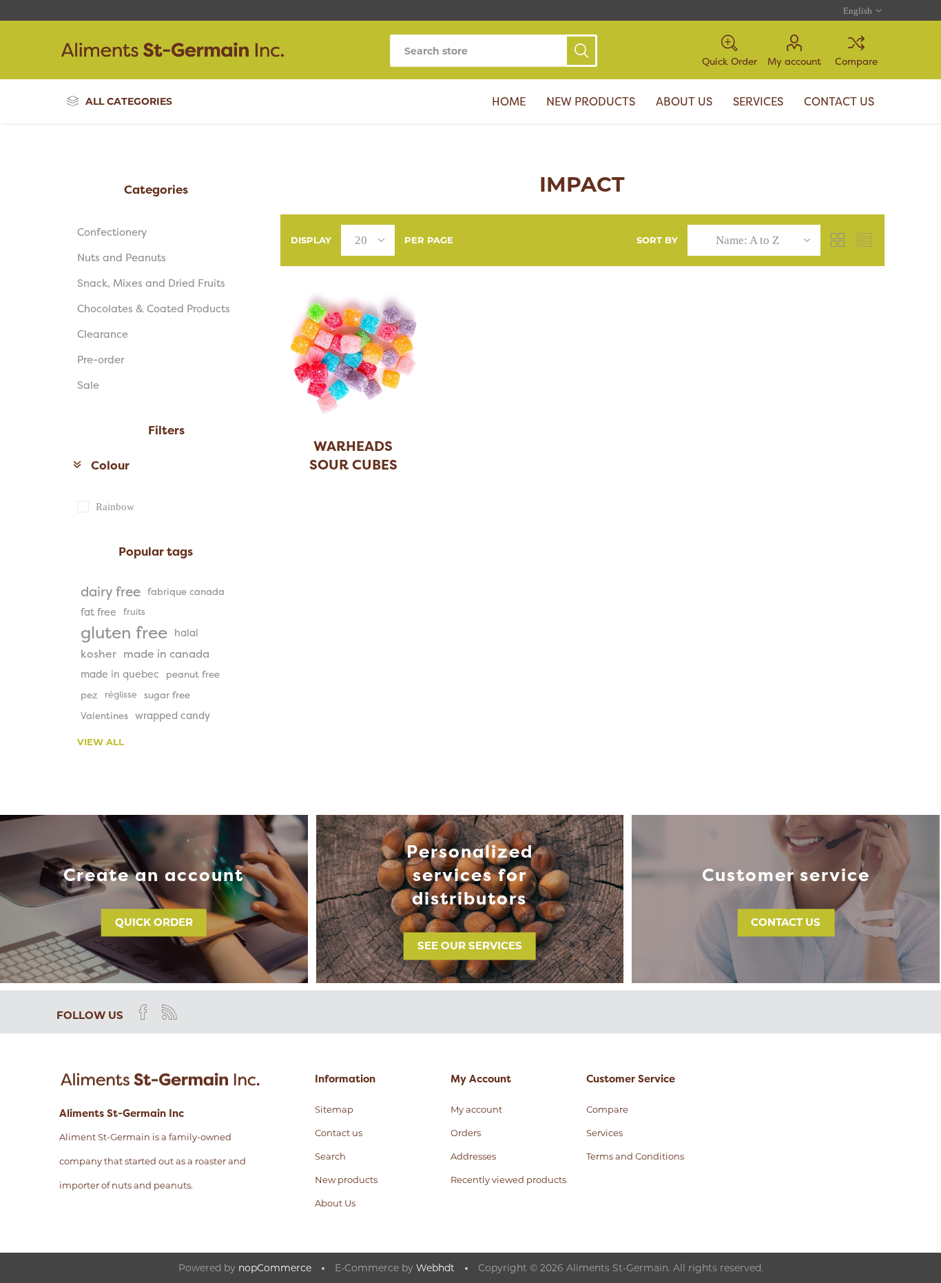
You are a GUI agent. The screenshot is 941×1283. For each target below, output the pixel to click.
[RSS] (169, 1012)
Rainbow (115, 506)
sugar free (167, 695)
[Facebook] (143, 1012)
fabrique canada (186, 591)
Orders (466, 1132)
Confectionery (112, 232)
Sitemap (334, 1109)
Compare (856, 61)
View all (100, 741)
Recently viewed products (508, 1179)
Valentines (104, 715)
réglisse (121, 694)
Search (581, 50)
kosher (98, 653)
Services (604, 1132)
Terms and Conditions (635, 1156)
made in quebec (120, 674)
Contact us (785, 922)
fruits (134, 612)
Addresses (473, 1156)
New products (346, 1179)
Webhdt (435, 1268)
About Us (335, 1203)
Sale (88, 385)
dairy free (111, 591)
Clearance (102, 334)
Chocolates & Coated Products (153, 308)
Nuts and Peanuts (121, 257)
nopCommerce (274, 1268)
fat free (98, 612)
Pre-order (100, 359)
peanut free (193, 674)
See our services (469, 945)
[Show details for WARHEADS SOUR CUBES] (353, 353)
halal (186, 633)
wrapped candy (172, 716)
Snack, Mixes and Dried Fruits (151, 283)
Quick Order (154, 922)
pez (89, 695)
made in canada (166, 653)
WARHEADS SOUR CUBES (353, 455)
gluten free (124, 633)
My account (794, 61)
